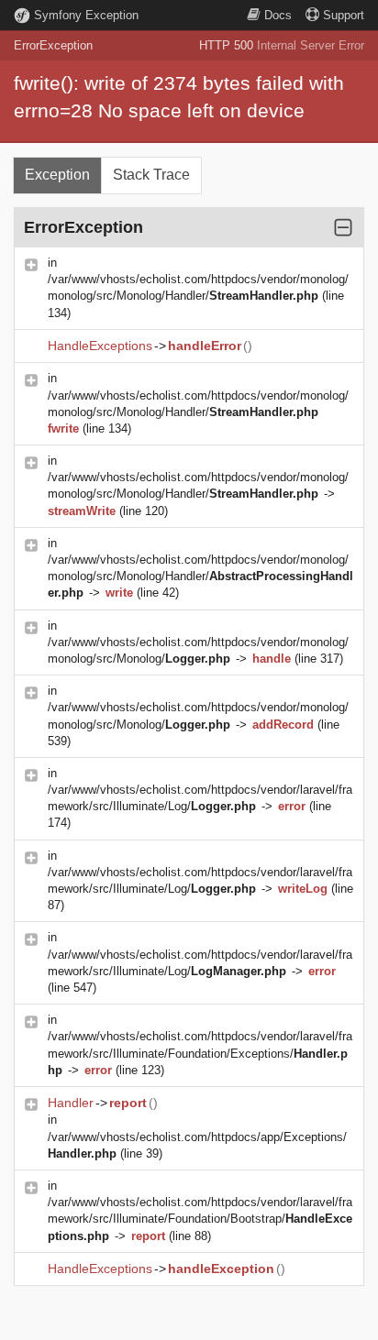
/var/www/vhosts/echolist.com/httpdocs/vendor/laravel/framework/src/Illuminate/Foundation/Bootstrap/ (200, 1218)
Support (343, 15)
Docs (278, 15)
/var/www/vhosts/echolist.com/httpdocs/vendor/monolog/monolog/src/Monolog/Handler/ (200, 576)
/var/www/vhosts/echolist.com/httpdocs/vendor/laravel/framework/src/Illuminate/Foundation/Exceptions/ (200, 1052)
